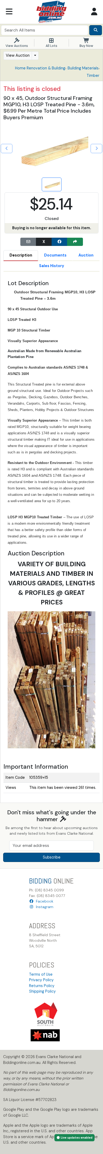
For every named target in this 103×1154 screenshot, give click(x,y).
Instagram (43, 906)
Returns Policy (41, 985)
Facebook (43, 901)
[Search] (95, 30)
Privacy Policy (41, 980)
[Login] (94, 12)
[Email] (28, 242)
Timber (93, 75)
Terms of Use (41, 974)
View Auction (18, 55)
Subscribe (51, 857)
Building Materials (83, 68)
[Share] (75, 242)
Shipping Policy (42, 991)
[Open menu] (9, 12)
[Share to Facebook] (59, 242)
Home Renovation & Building (40, 68)
